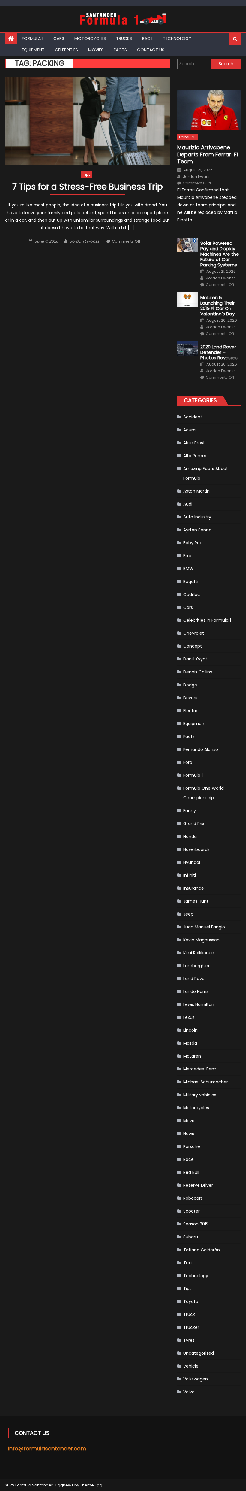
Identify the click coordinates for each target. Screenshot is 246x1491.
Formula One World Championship (203, 793)
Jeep (188, 914)
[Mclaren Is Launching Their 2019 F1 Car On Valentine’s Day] (187, 299)
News (188, 1134)
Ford (187, 762)
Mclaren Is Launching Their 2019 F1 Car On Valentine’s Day (217, 306)
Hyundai (191, 862)
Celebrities (66, 50)
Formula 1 (32, 38)
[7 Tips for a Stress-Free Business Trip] (87, 121)
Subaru (190, 1237)
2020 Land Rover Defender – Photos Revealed (219, 352)
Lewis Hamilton (198, 1004)
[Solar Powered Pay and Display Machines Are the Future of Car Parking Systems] (187, 245)
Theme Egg (91, 1485)
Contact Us (150, 50)
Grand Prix (193, 824)
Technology (177, 38)
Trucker (191, 1327)
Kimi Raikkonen (198, 953)
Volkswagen (195, 1379)
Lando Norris (195, 991)
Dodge (190, 685)
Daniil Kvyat (195, 659)
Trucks (124, 38)
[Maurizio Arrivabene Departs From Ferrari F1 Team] (209, 110)
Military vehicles (199, 1095)
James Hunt (195, 901)
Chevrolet (193, 633)
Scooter (191, 1211)
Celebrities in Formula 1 (207, 620)
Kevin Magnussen (201, 940)
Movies (96, 50)
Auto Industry (197, 517)
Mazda (190, 1043)
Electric (191, 711)
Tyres (189, 1340)
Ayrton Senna (197, 530)
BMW (188, 569)
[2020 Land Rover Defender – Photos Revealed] (187, 348)
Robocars (193, 1198)
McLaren (192, 1056)
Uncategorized (198, 1353)
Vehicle (191, 1366)
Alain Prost (194, 443)
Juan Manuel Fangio (204, 927)
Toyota (190, 1301)
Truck (189, 1314)
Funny (189, 811)
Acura (189, 430)
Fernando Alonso (200, 749)
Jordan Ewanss (84, 241)
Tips (87, 174)
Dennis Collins (197, 672)
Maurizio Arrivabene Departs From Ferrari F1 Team (207, 154)
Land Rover (194, 979)
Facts (120, 50)
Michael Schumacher (205, 1082)
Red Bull (191, 1172)
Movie (189, 1121)
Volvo (189, 1392)
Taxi (187, 1263)
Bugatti (190, 581)
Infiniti (189, 875)
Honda (190, 837)
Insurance (193, 888)
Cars (58, 38)
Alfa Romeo (195, 456)
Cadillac (191, 594)
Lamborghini (196, 966)
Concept (192, 646)
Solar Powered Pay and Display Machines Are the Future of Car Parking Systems (219, 254)
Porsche (191, 1146)
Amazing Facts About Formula (205, 473)
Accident (192, 417)
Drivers (190, 698)
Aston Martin (196, 491)
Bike (187, 556)
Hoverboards (196, 849)
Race (147, 38)
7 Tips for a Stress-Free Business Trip (87, 187)
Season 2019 (196, 1224)
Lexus (189, 1017)
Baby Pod (192, 543)
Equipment (33, 50)
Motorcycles (90, 38)
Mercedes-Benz (199, 1069)
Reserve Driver (198, 1185)
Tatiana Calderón (201, 1250)
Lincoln (190, 1030)
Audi (187, 504)
